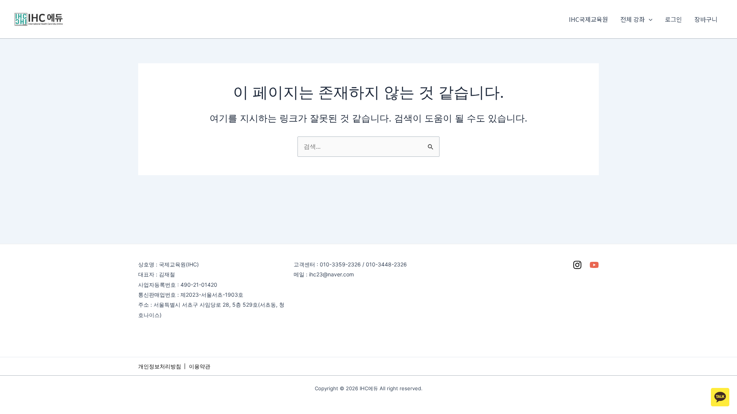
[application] (649, 19)
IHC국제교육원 (588, 19)
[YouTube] (594, 264)
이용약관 (199, 366)
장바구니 (705, 19)
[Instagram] (577, 264)
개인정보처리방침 (159, 366)
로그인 (673, 19)
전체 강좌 (632, 19)
